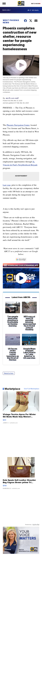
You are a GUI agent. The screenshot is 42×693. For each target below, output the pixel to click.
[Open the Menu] (4, 3)
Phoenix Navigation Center (18, 125)
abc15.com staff (12, 98)
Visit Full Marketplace (31, 389)
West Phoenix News (11, 21)
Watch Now (35, 3)
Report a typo (8, 373)
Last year (6, 185)
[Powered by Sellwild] (35, 524)
